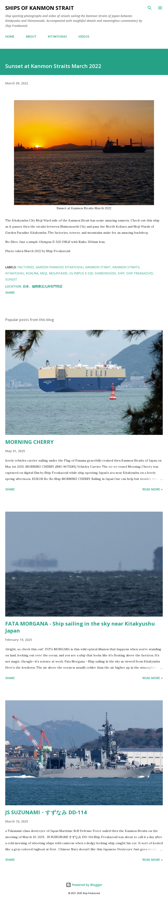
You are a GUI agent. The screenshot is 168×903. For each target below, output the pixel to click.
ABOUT (31, 36)
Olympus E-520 (81, 273)
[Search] (149, 7)
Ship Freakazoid (139, 273)
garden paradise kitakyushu (60, 267)
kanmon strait (98, 267)
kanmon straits (126, 267)
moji (43, 273)
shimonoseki (105, 273)
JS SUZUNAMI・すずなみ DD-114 (46, 812)
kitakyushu (14, 273)
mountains (58, 273)
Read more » (152, 489)
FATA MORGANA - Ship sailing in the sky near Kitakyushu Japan (80, 627)
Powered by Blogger (86, 885)
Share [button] (10, 292)
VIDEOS (83, 36)
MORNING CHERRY (29, 441)
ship (121, 273)
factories (26, 267)
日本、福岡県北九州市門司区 (43, 286)
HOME (9, 36)
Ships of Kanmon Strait (39, 7)
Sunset (11, 279)
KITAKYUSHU (57, 36)
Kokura (32, 273)
